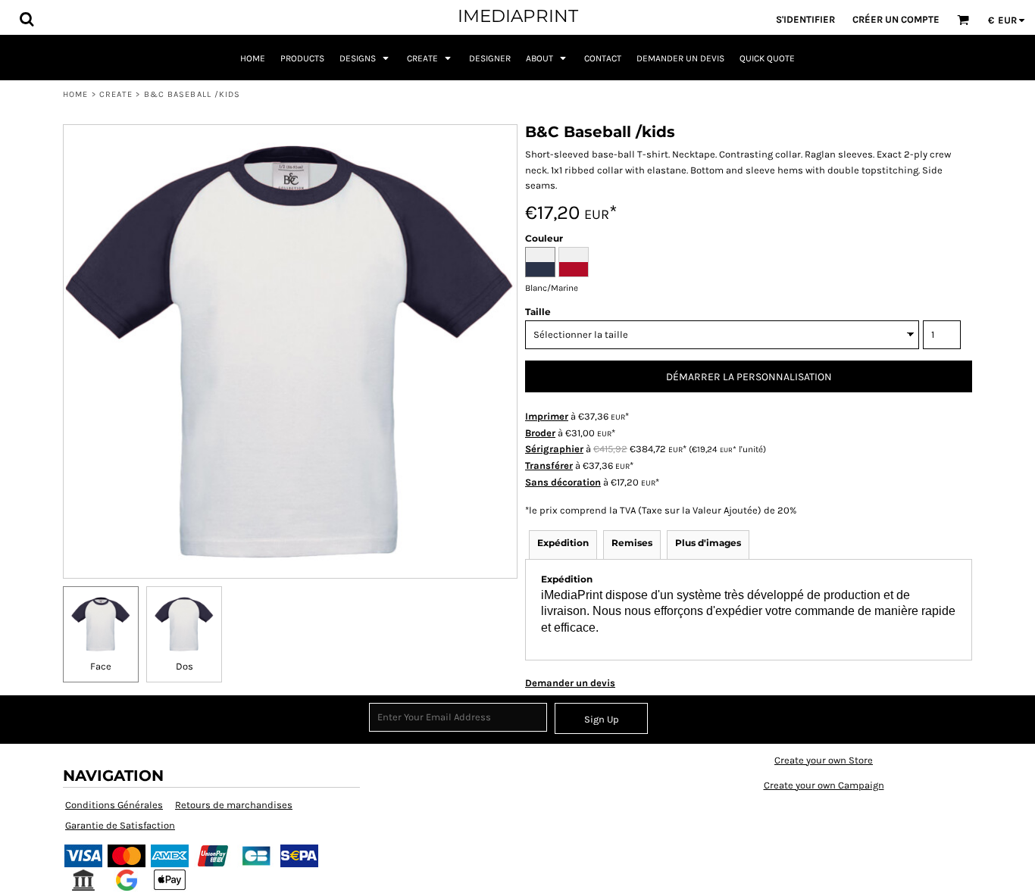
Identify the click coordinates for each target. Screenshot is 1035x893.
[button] (26, 19)
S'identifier (805, 19)
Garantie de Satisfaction (120, 825)
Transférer (549, 465)
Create (116, 94)
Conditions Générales (114, 804)
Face (100, 666)
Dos (184, 666)
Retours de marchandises (233, 804)
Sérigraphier (554, 448)
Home (75, 94)
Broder (540, 433)
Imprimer (546, 416)
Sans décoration (563, 482)
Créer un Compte (896, 19)
